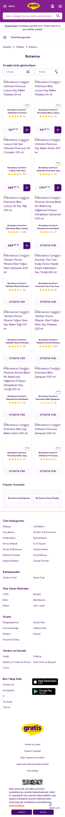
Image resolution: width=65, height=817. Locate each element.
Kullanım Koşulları (32, 751)
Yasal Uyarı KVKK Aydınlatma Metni (32, 764)
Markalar (20, 47)
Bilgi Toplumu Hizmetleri (33, 757)
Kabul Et (21, 812)
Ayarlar (43, 812)
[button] (26, 129)
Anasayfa (7, 47)
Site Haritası (32, 771)
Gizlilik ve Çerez (32, 744)
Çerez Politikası (16, 805)
